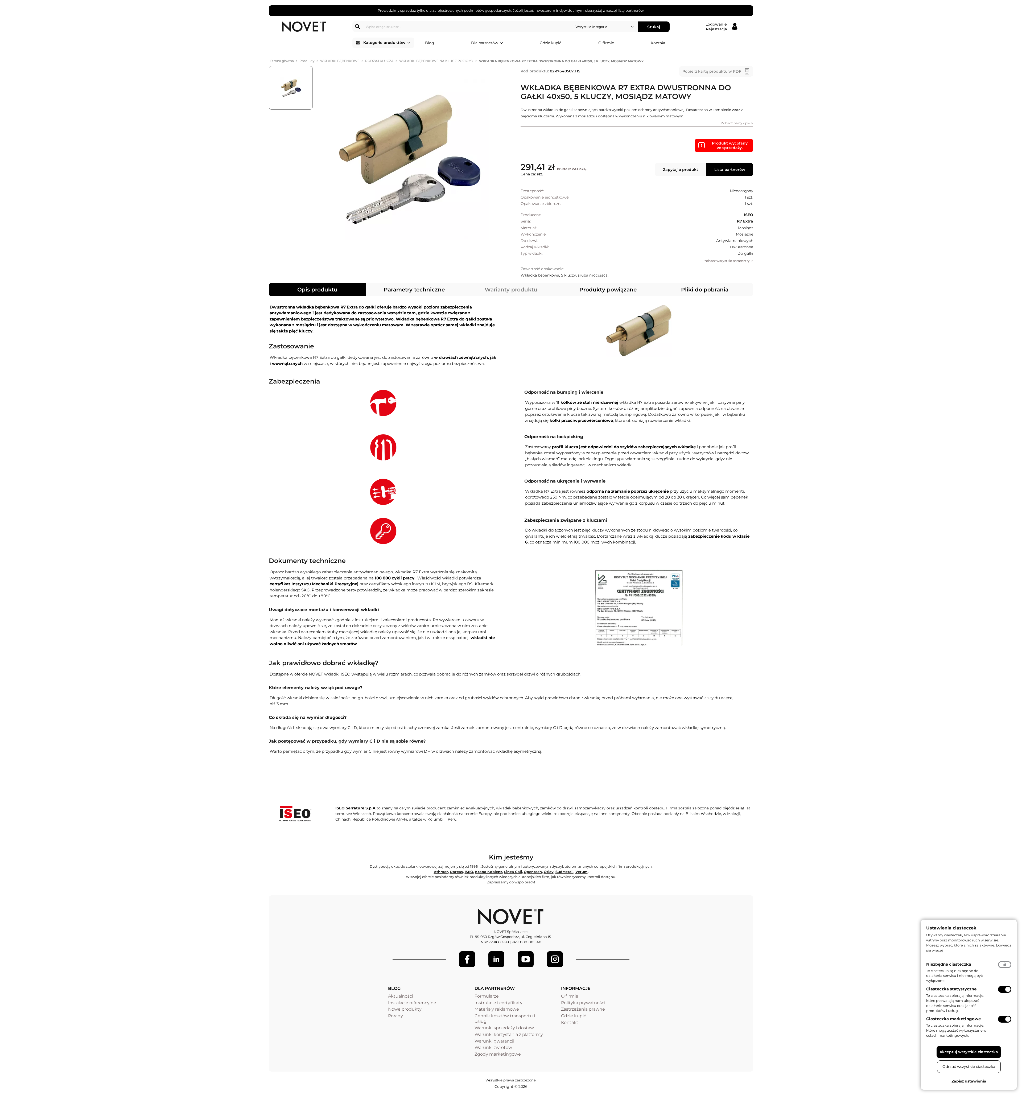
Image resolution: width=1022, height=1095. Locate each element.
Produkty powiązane (608, 289)
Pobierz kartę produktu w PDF (711, 71)
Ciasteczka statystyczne (951, 988)
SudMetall (564, 872)
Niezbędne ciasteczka (948, 964)
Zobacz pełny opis (735, 123)
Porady (395, 1015)
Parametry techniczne (414, 289)
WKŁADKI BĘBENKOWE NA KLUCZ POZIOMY (436, 61)
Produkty (307, 61)
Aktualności (400, 996)
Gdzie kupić (550, 42)
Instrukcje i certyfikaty (498, 1002)
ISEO (469, 872)
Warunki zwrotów (493, 1047)
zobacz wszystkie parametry (727, 261)
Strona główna (282, 61)
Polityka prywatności (583, 1002)
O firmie (606, 42)
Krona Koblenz (488, 872)
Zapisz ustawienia (968, 1081)
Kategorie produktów (384, 42)
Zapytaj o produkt (680, 169)
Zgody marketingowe (498, 1054)
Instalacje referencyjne (412, 1002)
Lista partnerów (729, 169)
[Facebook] (467, 959)
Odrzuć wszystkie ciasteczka (968, 1066)
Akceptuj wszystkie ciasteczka (968, 1051)
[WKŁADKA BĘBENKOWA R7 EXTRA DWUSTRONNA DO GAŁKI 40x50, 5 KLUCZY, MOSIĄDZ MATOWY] (408, 159)
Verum (581, 872)
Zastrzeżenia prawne (583, 1009)
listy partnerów (631, 10)
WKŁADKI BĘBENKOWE (340, 61)
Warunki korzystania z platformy (509, 1034)
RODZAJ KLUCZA (379, 61)
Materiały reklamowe (497, 1009)
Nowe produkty (405, 1009)
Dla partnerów (484, 42)
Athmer (441, 872)
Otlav (549, 872)
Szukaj (653, 26)
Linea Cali (513, 872)
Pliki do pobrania (704, 289)
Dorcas (456, 872)
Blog (429, 42)
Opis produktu (317, 289)
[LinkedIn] (496, 959)
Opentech (533, 872)
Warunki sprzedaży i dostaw (504, 1027)
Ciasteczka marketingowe (953, 1018)
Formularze (487, 996)
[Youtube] (526, 959)
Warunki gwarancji (494, 1041)
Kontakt (658, 42)
